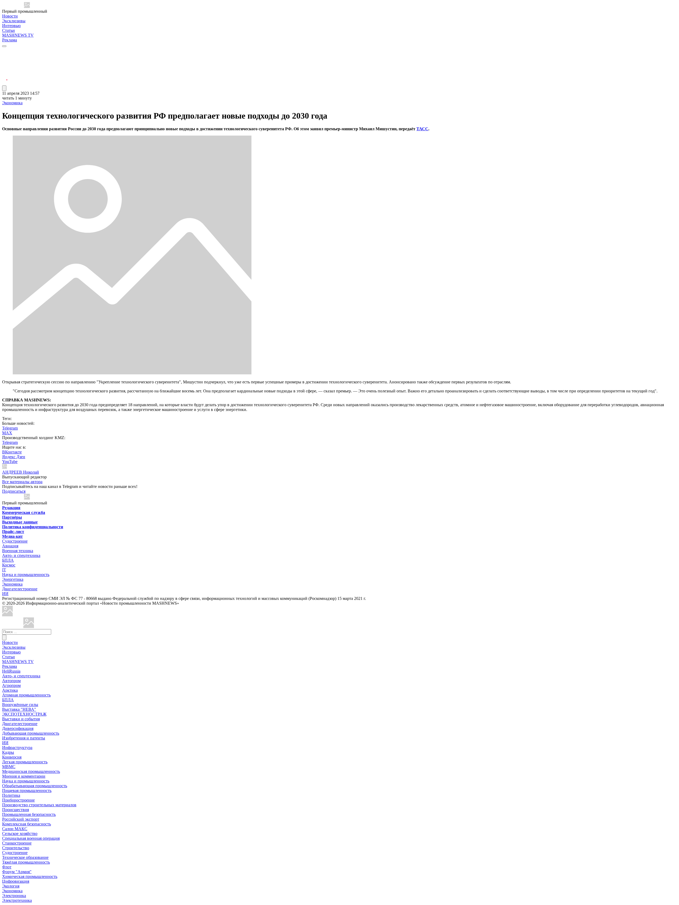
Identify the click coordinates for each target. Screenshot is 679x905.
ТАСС (422, 129)
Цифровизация (15, 881)
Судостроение (15, 541)
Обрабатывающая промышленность (34, 785)
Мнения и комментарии (23, 776)
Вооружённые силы (20, 704)
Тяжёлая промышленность (26, 862)
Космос (8, 565)
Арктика (10, 690)
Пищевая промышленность (26, 790)
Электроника (14, 895)
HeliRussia (11, 671)
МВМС (8, 766)
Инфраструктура (17, 747)
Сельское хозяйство (19, 833)
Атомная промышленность (26, 695)
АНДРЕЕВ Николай (20, 472)
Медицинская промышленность (31, 771)
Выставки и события (21, 719)
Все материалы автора (22, 481)
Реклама (9, 40)
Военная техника (17, 550)
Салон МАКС (14, 828)
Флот (6, 867)
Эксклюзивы (13, 21)
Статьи (8, 30)
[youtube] (4, 64)
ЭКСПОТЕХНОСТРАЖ (24, 714)
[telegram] (4, 51)
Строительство (15, 848)
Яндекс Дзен (13, 456)
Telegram (10, 428)
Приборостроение (18, 800)
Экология (10, 886)
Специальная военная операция (31, 838)
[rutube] (4, 83)
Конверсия (11, 757)
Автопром (11, 680)
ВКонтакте (12, 452)
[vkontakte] (4, 70)
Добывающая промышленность (30, 733)
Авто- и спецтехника (21, 555)
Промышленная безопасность (29, 814)
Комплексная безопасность (26, 824)
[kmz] (28, 626)
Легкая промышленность (24, 762)
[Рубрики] (4, 46)
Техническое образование (25, 857)
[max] (4, 57)
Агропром (11, 685)
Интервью (11, 25)
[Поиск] (4, 637)
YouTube (10, 461)
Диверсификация (17, 728)
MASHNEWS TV (18, 35)
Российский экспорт (20, 819)
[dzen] (4, 76)
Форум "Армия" (17, 871)
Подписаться (13, 491)
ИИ (5, 593)
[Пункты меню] (4, 88)
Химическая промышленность (29, 876)
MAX (7, 433)
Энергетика (12, 579)
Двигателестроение (19, 589)
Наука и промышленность (25, 574)
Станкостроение (17, 843)
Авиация (10, 546)
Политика (11, 795)
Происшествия (15, 809)
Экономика (12, 103)
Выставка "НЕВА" (19, 709)
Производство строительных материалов (39, 805)
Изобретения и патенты (23, 738)
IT (4, 570)
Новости (10, 16)
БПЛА (8, 560)
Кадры (8, 752)
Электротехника (17, 900)
